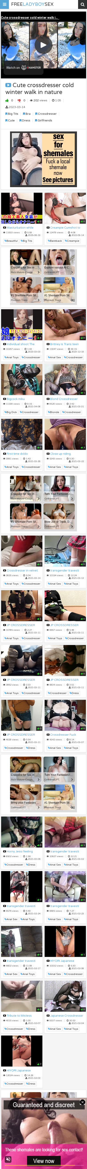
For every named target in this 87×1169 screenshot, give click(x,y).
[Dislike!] (19, 100)
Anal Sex (55, 357)
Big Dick (11, 412)
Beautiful (12, 241)
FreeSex (32, 4)
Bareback (56, 241)
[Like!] (7, 100)
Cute (11, 120)
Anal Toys (12, 357)
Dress (25, 120)
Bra (28, 114)
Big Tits (12, 114)
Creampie (73, 241)
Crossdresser (47, 114)
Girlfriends (44, 120)
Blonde (54, 412)
